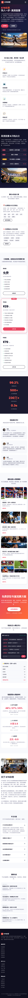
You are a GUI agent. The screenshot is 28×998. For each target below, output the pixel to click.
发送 (23, 656)
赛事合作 (3, 981)
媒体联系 (3, 985)
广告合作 (3, 979)
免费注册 (3, 966)
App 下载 (3, 968)
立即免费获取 (14, 609)
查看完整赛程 (7, 220)
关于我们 (3, 987)
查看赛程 (13, 25)
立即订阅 (14, 329)
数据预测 (3, 953)
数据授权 (3, 983)
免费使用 (14, 293)
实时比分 (3, 949)
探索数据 (7, 243)
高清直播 (3, 946)
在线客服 (3, 970)
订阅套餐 (3, 964)
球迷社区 (3, 955)
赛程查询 (3, 951)
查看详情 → (4, 508)
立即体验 (5, 25)
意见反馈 (3, 972)
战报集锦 (3, 957)
